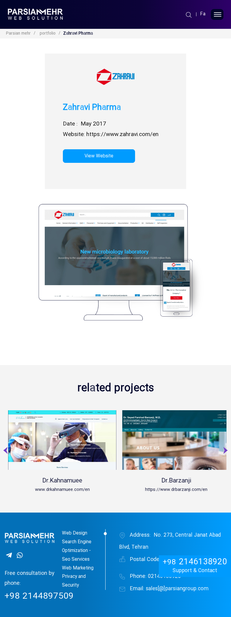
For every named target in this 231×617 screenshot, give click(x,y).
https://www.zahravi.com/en (122, 134)
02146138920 (155, 576)
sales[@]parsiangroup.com (169, 589)
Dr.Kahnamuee (125, 481)
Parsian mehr (18, 33)
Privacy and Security (74, 581)
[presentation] (6, 452)
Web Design (74, 533)
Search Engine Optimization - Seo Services (76, 550)
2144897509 (39, 596)
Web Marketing (78, 568)
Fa (203, 14)
